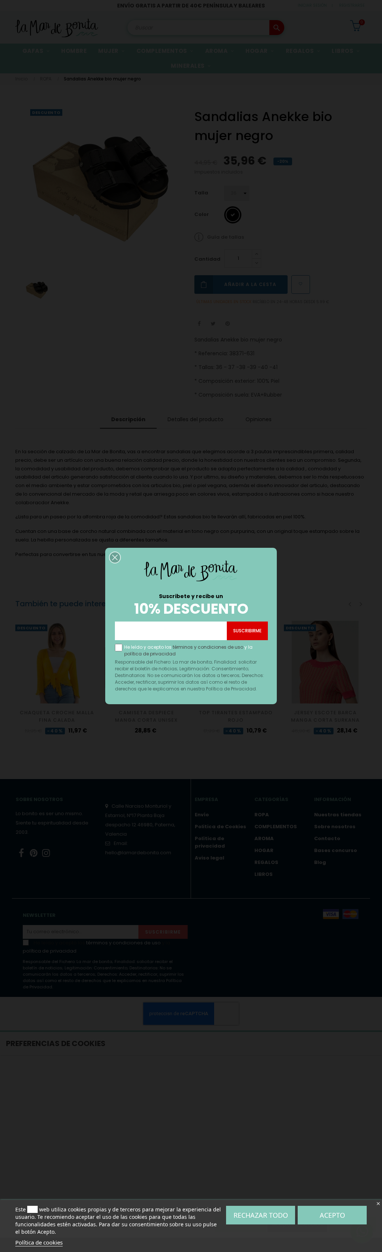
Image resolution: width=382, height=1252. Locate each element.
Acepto (332, 1215)
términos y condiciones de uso (208, 647)
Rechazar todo (261, 1215)
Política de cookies (39, 1242)
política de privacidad (150, 654)
